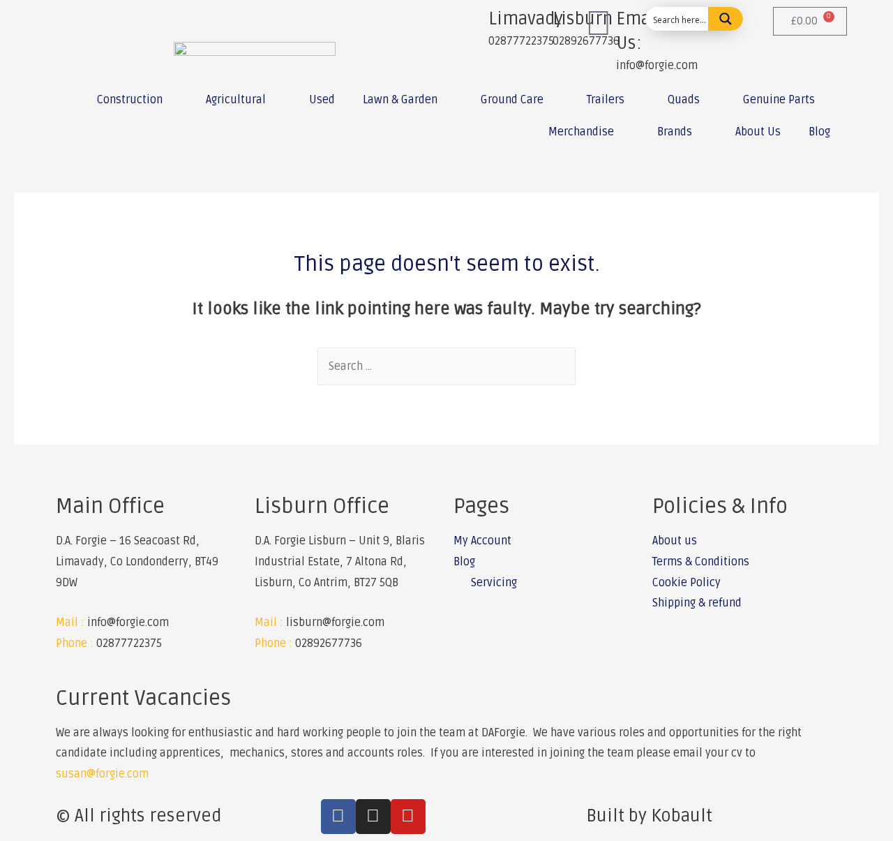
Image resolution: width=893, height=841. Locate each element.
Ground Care (512, 100)
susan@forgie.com (102, 774)
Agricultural (236, 100)
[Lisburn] (535, 24)
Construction (130, 100)
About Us (758, 132)
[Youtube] (408, 816)
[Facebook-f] (338, 816)
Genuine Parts (779, 100)
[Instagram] (373, 816)
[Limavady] (470, 24)
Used (322, 100)
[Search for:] (446, 366)
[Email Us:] (598, 24)
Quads (684, 100)
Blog (819, 132)
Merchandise (581, 132)
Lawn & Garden (400, 100)
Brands (674, 132)
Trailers (605, 100)
